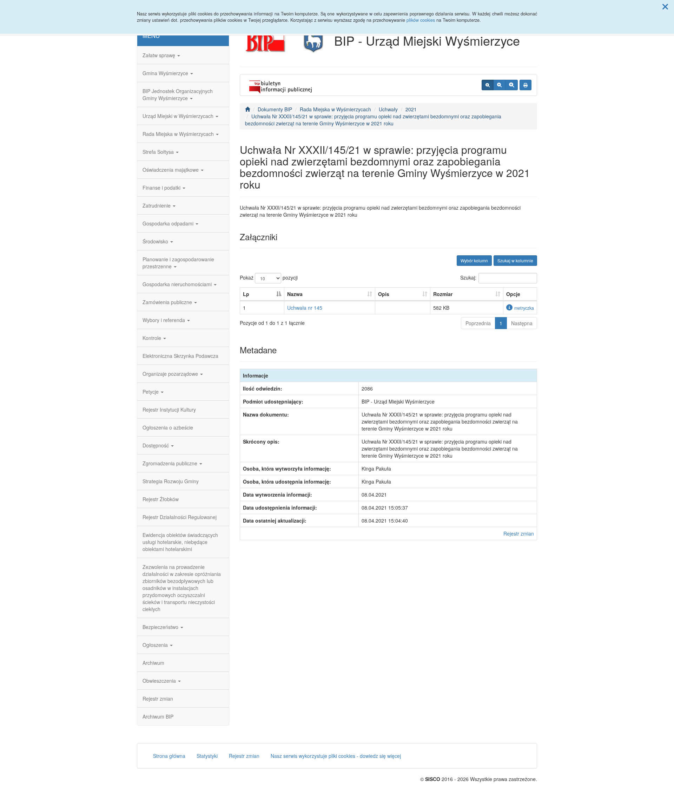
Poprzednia (478, 323)
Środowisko (156, 241)
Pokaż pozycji (269, 277)
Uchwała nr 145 (304, 307)
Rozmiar (442, 293)
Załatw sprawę (160, 55)
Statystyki (207, 755)
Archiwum (153, 662)
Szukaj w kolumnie (515, 260)
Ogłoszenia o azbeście (168, 427)
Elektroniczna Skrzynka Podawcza (180, 355)
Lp (246, 293)
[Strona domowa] (247, 109)
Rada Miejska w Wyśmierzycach (179, 133)
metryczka (524, 308)
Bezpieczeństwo (161, 626)
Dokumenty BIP (275, 109)
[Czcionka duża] (511, 85)
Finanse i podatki (162, 187)
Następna (522, 323)
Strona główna (169, 755)
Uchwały (388, 109)
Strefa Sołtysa (159, 151)
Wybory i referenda (164, 319)
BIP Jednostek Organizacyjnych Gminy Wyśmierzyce (178, 94)
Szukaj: (468, 277)
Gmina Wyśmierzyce (166, 73)
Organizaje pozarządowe (171, 373)
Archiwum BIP (158, 716)
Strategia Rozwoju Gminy (171, 481)
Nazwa (295, 293)
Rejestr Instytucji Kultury (169, 409)
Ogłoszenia (156, 644)
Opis (383, 293)
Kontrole (153, 337)
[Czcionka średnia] (499, 85)
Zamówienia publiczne (168, 302)
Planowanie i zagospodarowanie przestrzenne (178, 263)
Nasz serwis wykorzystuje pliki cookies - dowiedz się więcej (336, 755)
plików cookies (421, 20)
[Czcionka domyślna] (488, 85)
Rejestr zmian (158, 698)
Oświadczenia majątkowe (171, 169)
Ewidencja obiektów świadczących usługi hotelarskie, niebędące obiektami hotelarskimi (180, 541)
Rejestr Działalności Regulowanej (180, 516)
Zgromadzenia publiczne (171, 463)
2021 (411, 109)
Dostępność (156, 445)
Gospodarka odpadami (169, 223)
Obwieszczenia (160, 680)
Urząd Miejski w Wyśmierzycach (179, 115)
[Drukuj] (525, 85)
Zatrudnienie (157, 205)
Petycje (151, 391)
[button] (665, 6)
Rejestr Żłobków (161, 499)
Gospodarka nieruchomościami (178, 284)
